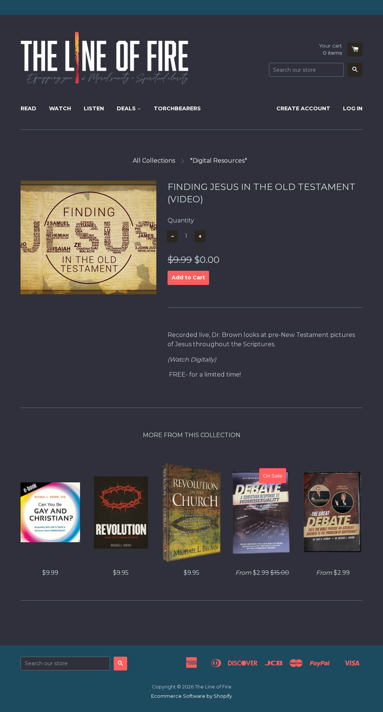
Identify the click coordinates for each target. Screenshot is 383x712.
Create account (303, 108)
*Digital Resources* (218, 160)
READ (28, 108)
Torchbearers (177, 108)
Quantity (181, 220)
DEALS (127, 108)
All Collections (154, 160)
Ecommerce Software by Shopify (191, 696)
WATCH (60, 108)
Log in (352, 108)
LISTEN (94, 108)
